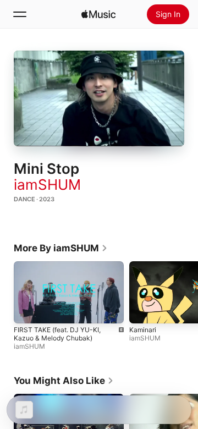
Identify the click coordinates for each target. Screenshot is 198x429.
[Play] (99, 98)
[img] (98, 14)
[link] (61, 248)
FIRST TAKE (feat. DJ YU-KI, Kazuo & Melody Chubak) (57, 334)
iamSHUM (47, 184)
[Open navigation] (20, 14)
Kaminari (142, 330)
